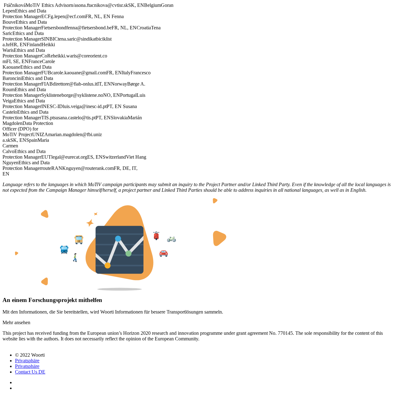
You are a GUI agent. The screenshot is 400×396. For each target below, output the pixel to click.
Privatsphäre (27, 360)
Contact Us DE (30, 371)
